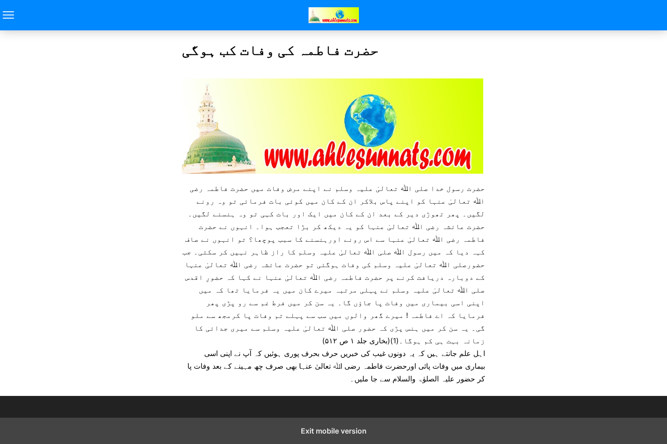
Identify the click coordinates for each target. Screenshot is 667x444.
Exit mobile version (334, 430)
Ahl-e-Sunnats (334, 15)
